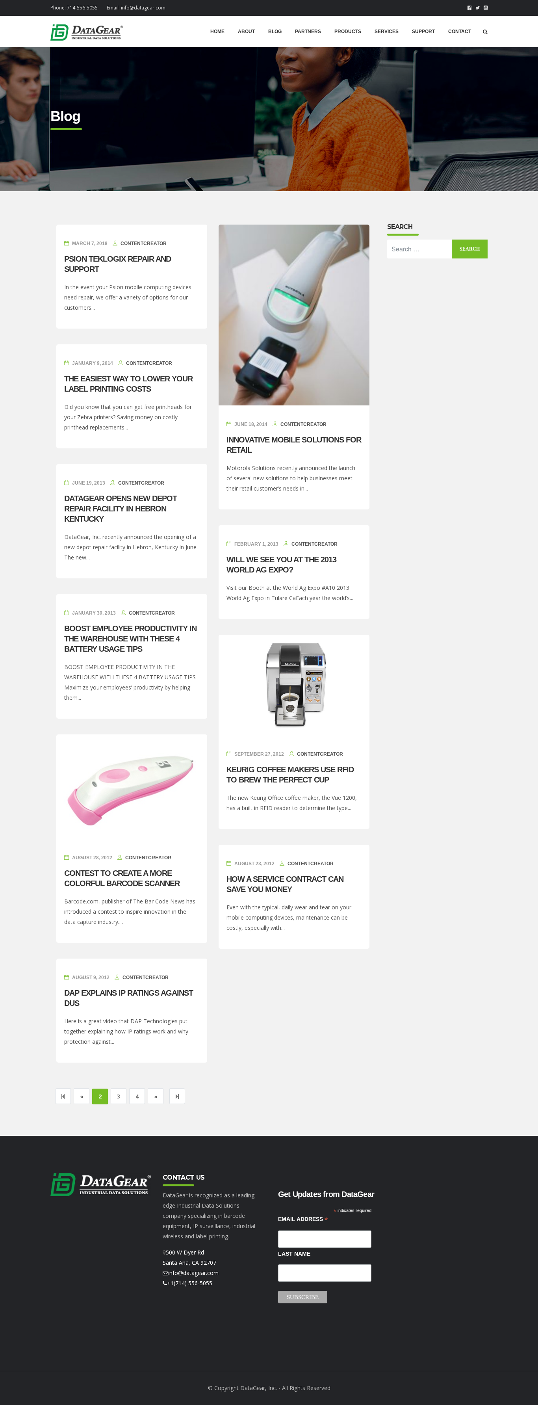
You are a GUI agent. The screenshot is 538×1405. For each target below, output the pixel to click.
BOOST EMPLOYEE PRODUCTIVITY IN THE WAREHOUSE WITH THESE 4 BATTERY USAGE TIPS (130, 638)
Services (387, 31)
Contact (459, 31)
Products (347, 31)
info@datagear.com (143, 7)
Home (217, 31)
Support (423, 31)
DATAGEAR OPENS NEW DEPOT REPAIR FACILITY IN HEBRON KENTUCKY (120, 508)
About (246, 31)
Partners (308, 31)
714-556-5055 (82, 7)
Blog (275, 31)
